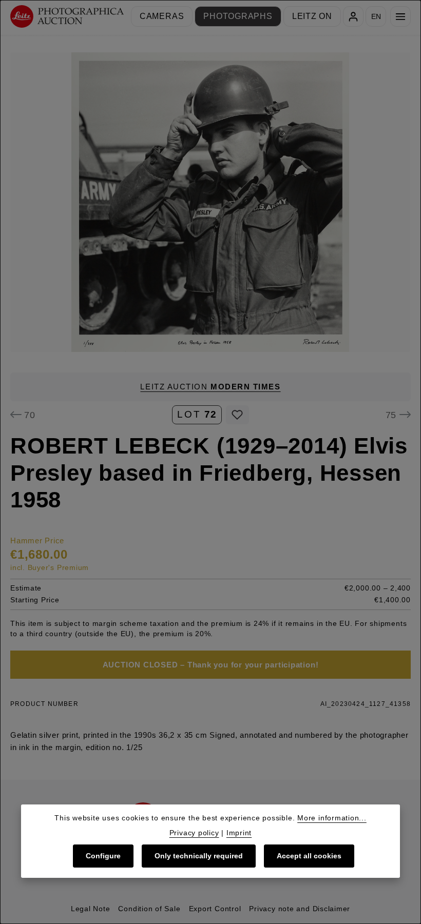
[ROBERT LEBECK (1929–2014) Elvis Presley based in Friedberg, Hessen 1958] (210, 202)
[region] (210, 202)
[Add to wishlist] (237, 414)
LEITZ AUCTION (210, 386)
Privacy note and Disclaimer (299, 909)
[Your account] (353, 16)
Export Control (215, 909)
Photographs (238, 16)
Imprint (239, 833)
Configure (103, 856)
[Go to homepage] (67, 16)
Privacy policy (194, 833)
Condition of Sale (149, 909)
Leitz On (312, 16)
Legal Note (90, 909)
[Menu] (400, 16)
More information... (332, 818)
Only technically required (199, 856)
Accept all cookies (309, 856)
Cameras (162, 16)
